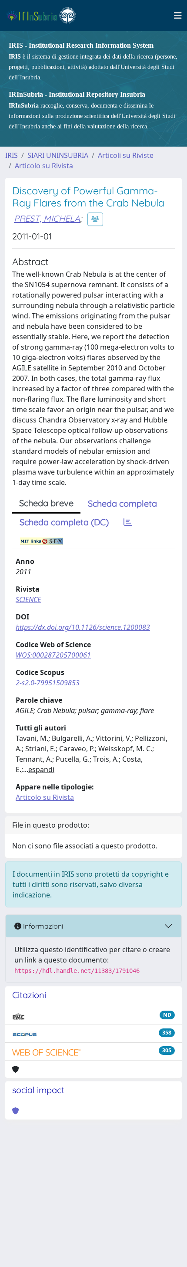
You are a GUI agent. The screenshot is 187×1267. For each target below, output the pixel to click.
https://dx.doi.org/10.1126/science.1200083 (83, 627)
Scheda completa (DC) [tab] (64, 522)
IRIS (11, 155)
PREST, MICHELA (47, 218)
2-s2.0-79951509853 (48, 683)
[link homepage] (45, 15)
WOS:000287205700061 (53, 655)
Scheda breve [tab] (46, 503)
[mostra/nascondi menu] (178, 15)
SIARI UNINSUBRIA (57, 155)
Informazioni (42, 926)
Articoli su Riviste (126, 155)
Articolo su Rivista (44, 165)
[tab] (128, 522)
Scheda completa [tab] (122, 503)
